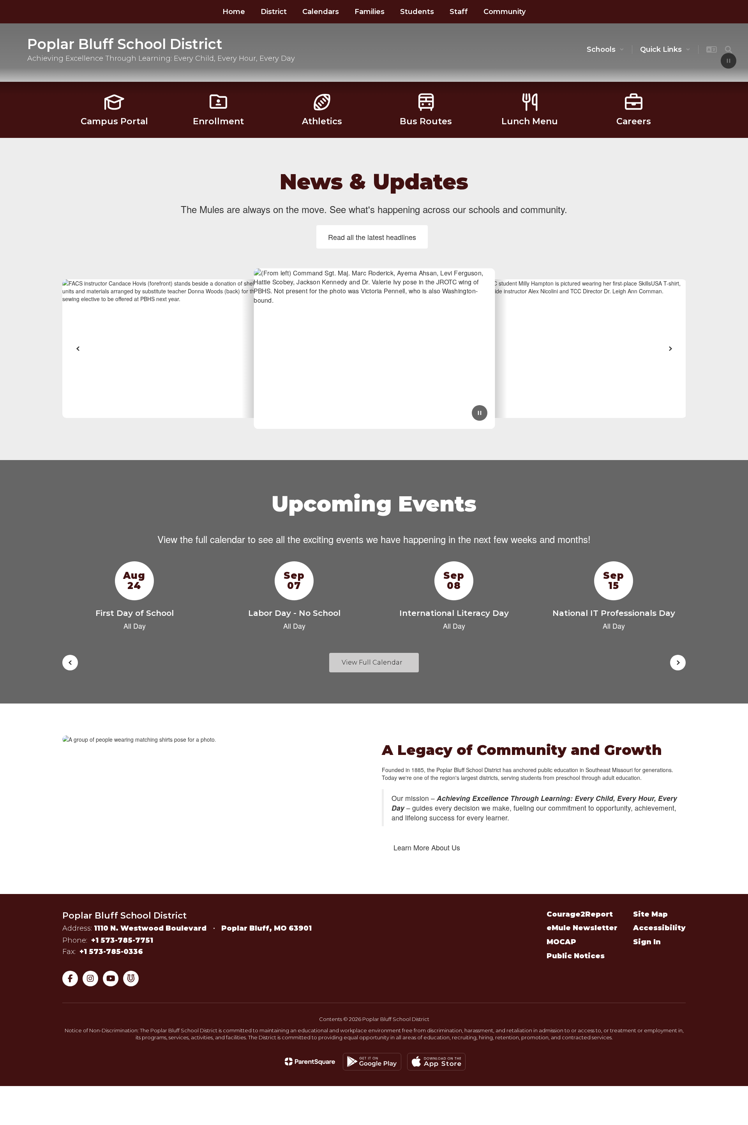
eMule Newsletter (582, 928)
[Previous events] (70, 662)
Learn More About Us (426, 847)
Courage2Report (580, 914)
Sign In (647, 942)
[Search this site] (728, 49)
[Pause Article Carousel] (479, 413)
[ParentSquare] (310, 1061)
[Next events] (678, 662)
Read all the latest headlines (372, 237)
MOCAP (561, 942)
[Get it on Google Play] (372, 1061)
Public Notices (576, 956)
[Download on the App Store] (436, 1061)
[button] (605, 49)
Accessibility (659, 928)
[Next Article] (670, 348)
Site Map (650, 914)
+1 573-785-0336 (111, 951)
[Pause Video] (728, 61)
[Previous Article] (78, 348)
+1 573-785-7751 (122, 940)
